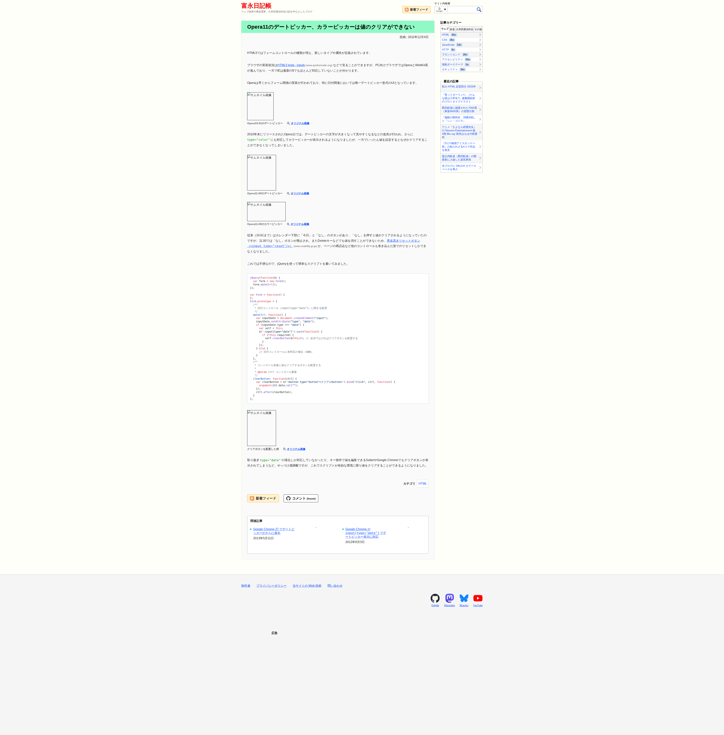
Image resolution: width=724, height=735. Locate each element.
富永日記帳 (256, 5)
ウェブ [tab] (445, 28)
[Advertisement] (362, 680)
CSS (448, 39)
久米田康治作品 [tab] (464, 29)
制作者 (245, 585)
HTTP (448, 49)
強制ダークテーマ (455, 64)
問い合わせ (335, 585)
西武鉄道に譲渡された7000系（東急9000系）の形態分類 (459, 109)
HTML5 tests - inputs (291, 65)
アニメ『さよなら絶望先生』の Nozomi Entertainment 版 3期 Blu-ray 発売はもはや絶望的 (459, 132)
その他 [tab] (478, 29)
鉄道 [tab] (452, 29)
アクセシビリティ (456, 59)
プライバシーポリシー (271, 585)
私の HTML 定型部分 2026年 (459, 86)
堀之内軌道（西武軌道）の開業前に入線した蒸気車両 (459, 158)
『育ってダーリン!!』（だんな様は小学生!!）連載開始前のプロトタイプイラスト (458, 98)
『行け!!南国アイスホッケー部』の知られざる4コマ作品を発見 (458, 147)
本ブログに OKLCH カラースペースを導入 (459, 167)
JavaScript (451, 44)
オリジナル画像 (300, 123)
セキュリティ (453, 69)
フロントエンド (454, 54)
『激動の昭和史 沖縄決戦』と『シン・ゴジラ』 (459, 119)
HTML (423, 483)
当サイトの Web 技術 (307, 585)
